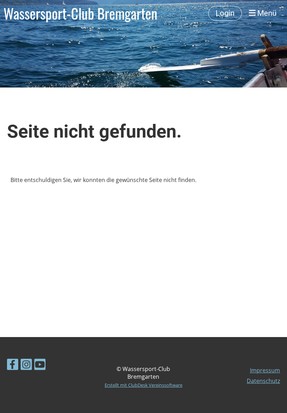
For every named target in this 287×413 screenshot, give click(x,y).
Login (225, 13)
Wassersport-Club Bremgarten (81, 13)
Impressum (265, 370)
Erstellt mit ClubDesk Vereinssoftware (143, 385)
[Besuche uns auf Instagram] (26, 365)
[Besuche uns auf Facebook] (12, 365)
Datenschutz (263, 381)
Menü (265, 13)
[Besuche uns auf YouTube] (40, 365)
